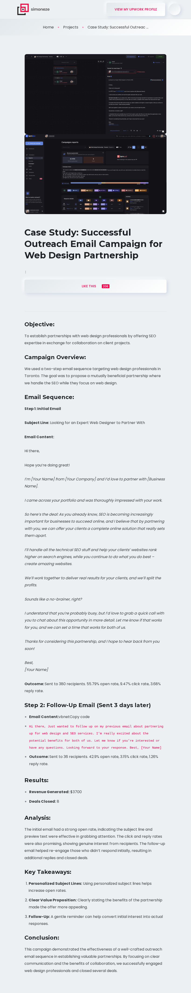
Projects (70, 27)
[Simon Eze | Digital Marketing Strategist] (33, 9)
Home (48, 27)
